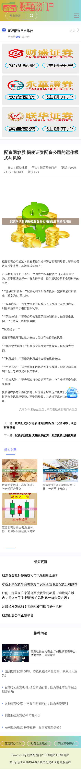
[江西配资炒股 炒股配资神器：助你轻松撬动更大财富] (19, 508)
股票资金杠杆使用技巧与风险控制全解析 (30, 575)
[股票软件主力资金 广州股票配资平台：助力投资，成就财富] (15, 653)
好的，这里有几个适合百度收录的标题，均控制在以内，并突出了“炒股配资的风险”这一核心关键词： (38, 595)
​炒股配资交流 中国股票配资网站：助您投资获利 (36, 703)
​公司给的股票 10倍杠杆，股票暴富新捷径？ (33, 727)
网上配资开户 (66, 743)
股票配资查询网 (49, 762)
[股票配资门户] (27, 6)
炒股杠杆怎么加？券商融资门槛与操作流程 (32, 606)
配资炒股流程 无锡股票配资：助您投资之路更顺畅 (45, 435)
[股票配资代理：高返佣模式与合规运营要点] (19, 470)
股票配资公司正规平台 (17, 615)
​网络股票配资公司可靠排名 (22, 715)
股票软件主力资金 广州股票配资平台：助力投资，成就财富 (54, 653)
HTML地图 (62, 755)
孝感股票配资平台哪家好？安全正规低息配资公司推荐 (39, 584)
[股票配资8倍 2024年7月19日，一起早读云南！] (60, 470)
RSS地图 (49, 755)
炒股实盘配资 (39, 743)
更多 (72, 30)
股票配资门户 (13, 743)
